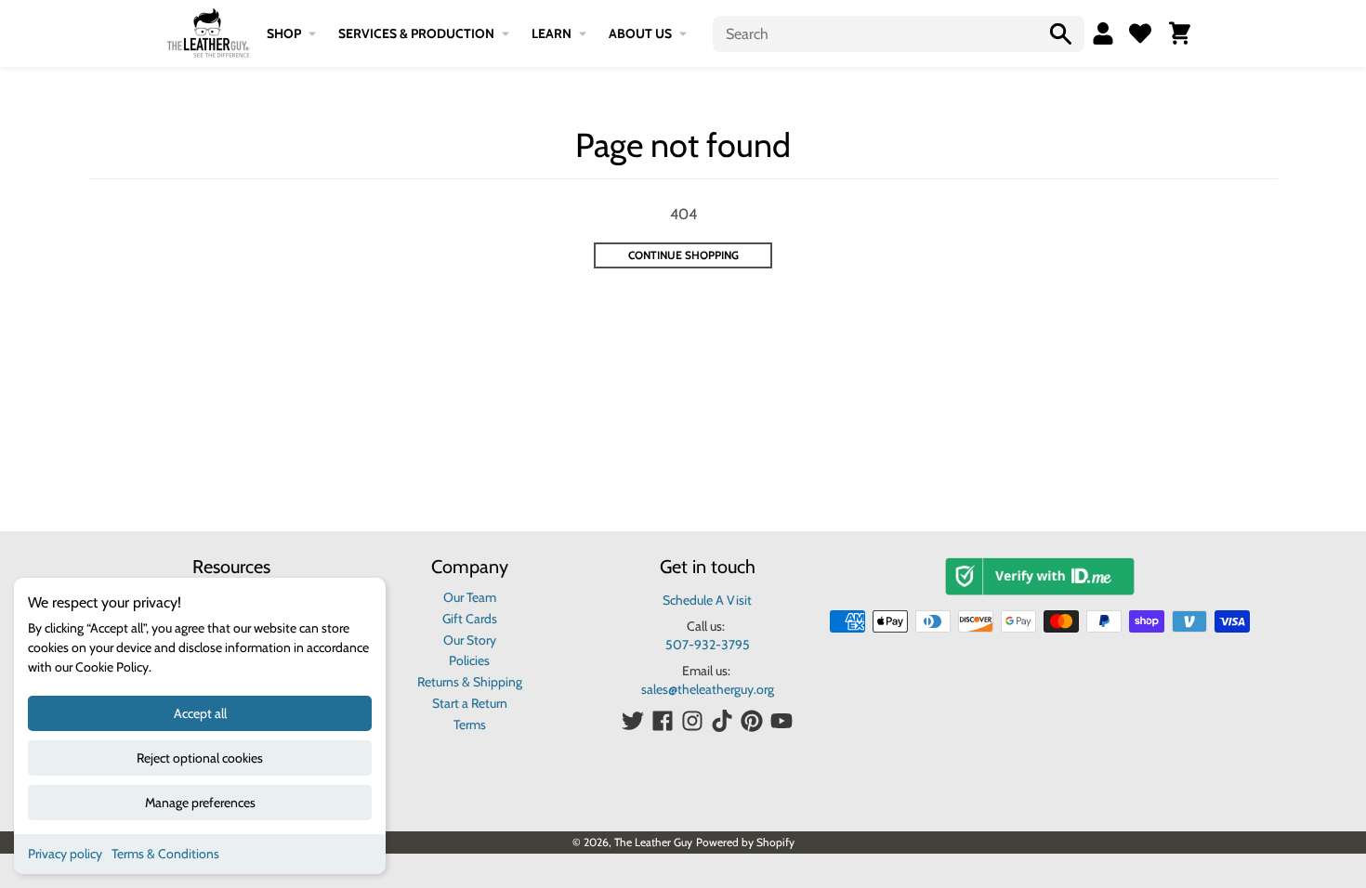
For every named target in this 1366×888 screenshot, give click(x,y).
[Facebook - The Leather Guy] (662, 721)
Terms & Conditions (165, 853)
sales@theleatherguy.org (707, 689)
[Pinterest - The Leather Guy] (752, 721)
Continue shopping (683, 255)
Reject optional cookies (200, 758)
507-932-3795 (707, 644)
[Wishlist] (1140, 33)
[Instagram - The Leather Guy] (692, 721)
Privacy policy (65, 853)
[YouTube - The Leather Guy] (781, 721)
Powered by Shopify (745, 842)
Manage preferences (200, 802)
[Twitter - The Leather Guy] (633, 721)
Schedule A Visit (707, 600)
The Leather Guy (653, 842)
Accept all (200, 713)
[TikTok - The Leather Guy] (722, 721)
